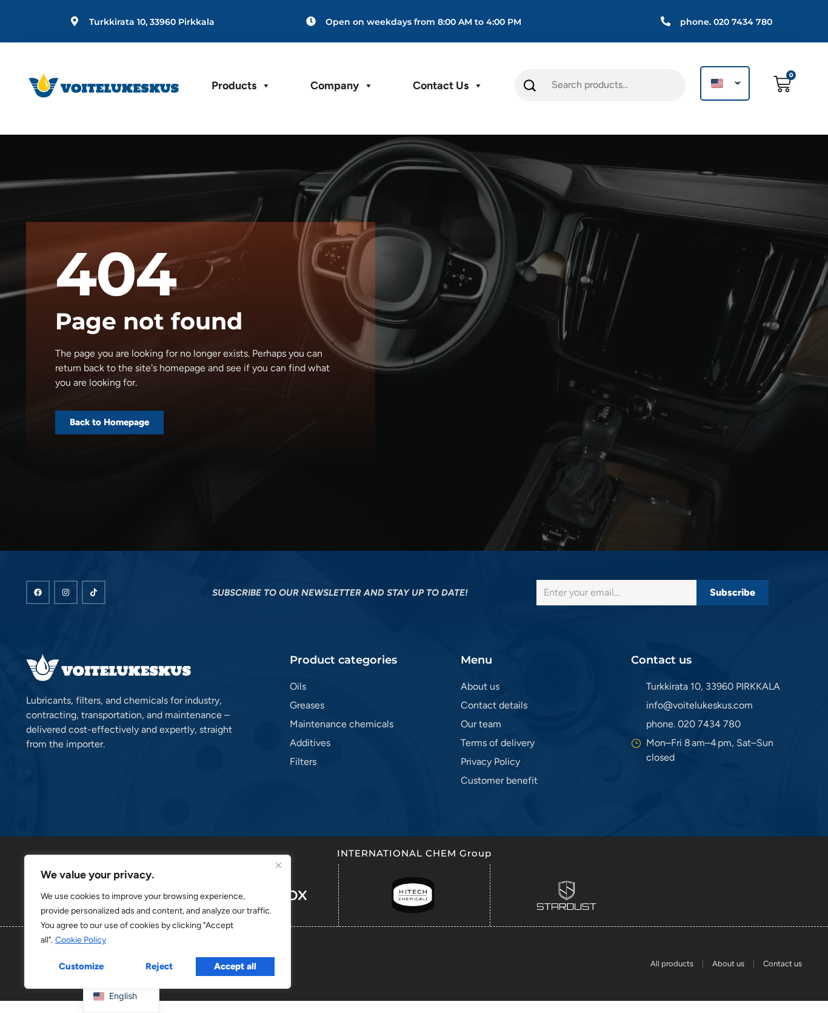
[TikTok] (93, 592)
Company (334, 85)
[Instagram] (66, 592)
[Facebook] (38, 592)
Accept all (235, 966)
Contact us (441, 85)
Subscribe (732, 592)
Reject (159, 966)
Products (234, 85)
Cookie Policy (80, 940)
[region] (157, 922)
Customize (81, 966)
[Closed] (278, 865)
